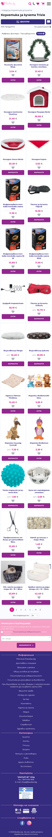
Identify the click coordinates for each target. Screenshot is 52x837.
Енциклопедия (26, 716)
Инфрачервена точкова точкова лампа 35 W (13, 256)
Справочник (26, 724)
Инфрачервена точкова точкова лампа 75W (13, 206)
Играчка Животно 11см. (39, 444)
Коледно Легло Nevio (13, 159)
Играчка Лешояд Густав (13, 444)
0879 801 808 (28, 779)
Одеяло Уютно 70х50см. (13, 397)
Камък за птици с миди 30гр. (39, 539)
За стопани (26, 766)
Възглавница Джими (39, 351)
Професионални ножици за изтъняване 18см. (13, 540)
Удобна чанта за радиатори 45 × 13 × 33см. (39, 588)
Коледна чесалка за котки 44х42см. (39, 66)
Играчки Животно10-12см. (39, 397)
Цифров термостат (13, 303)
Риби (26, 758)
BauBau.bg (18, 832)
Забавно (26, 720)
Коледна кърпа (39, 159)
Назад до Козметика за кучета (17, 10)
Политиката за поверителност (27, 632)
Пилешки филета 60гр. (13, 66)
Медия (26, 712)
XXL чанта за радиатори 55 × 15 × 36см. (13, 588)
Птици (26, 745)
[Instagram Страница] (29, 823)
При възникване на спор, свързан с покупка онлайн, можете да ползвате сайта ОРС (26, 685)
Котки (26, 741)
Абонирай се (25, 645)
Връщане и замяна (26, 667)
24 (33, 615)
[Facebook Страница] (22, 823)
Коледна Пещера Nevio (39, 112)
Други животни (26, 762)
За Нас (26, 699)
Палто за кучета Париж (39, 205)
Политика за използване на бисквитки (26, 680)
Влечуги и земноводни (26, 754)
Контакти (26, 703)
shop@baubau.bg (29, 782)
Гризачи (26, 749)
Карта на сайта (26, 708)
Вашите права (26, 691)
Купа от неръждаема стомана (39, 491)
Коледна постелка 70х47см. (13, 113)
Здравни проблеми (26, 729)
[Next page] (40, 609)
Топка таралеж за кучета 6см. (13, 491)
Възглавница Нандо (13, 351)
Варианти (13, 172)
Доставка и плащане (26, 663)
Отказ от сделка (26, 695)
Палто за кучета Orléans (39, 304)
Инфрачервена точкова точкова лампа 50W (39, 256)
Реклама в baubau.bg (26, 659)
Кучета (26, 737)
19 (36, 610)
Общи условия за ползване (26, 671)
